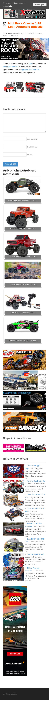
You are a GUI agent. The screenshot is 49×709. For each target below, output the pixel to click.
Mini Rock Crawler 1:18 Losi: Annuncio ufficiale (25, 25)
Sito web (29, 154)
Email (32, 147)
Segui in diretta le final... (36, 554)
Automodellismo (16, 33)
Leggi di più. (7, 6)
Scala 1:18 (6, 36)
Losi (31, 64)
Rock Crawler (27, 33)
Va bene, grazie (39, 5)
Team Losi (14, 36)
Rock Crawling (38, 33)
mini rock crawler (10, 67)
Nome (32, 139)
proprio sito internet (30, 70)
